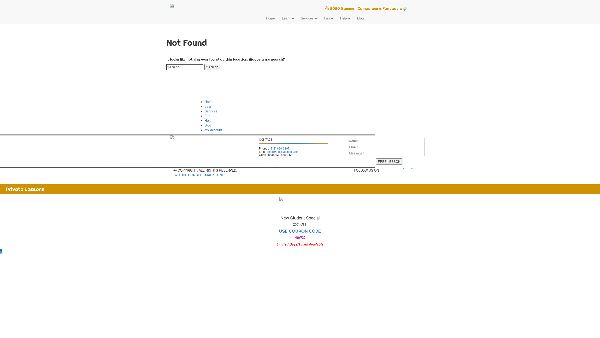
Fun (327, 18)
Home (270, 18)
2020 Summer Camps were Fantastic (366, 8)
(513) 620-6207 (279, 148)
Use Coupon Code (300, 231)
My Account (213, 129)
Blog (360, 18)
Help (344, 18)
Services (308, 18)
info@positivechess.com (283, 152)
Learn (287, 18)
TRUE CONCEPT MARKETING (201, 175)
